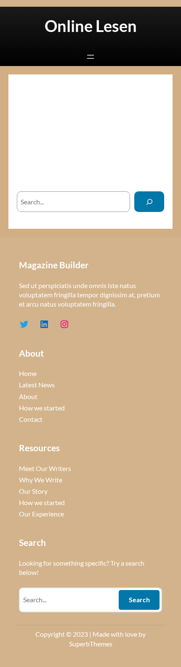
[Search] (149, 201)
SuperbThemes (90, 644)
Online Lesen (91, 25)
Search (139, 599)
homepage (97, 175)
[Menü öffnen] (90, 57)
